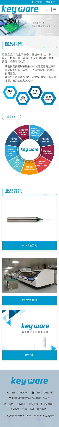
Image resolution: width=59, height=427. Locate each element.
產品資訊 (33, 404)
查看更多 (11, 116)
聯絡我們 (42, 409)
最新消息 (21, 404)
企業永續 (14, 409)
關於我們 (8, 404)
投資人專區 (47, 404)
